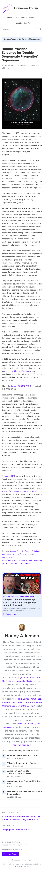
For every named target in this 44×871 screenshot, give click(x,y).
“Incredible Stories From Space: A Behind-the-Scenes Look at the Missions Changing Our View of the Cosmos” (22, 702)
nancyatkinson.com (22, 745)
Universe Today (26, 8)
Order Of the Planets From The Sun (23, 755)
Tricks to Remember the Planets (21, 763)
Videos (16, 17)
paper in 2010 (9, 476)
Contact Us (16, 860)
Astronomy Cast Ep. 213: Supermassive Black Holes (19, 772)
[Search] (40, 29)
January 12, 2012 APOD (21, 386)
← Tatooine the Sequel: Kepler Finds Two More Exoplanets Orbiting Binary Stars (21, 818)
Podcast (24, 17)
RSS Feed (27, 23)
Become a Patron (10, 854)
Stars (8, 68)
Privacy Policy (27, 860)
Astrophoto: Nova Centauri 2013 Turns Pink (24, 782)
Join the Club (18, 23)
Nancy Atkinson (10, 65)
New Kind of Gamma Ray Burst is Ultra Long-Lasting (24, 792)
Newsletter (33, 17)
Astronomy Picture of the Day (17, 371)
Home (9, 17)
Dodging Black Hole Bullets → (16, 829)
